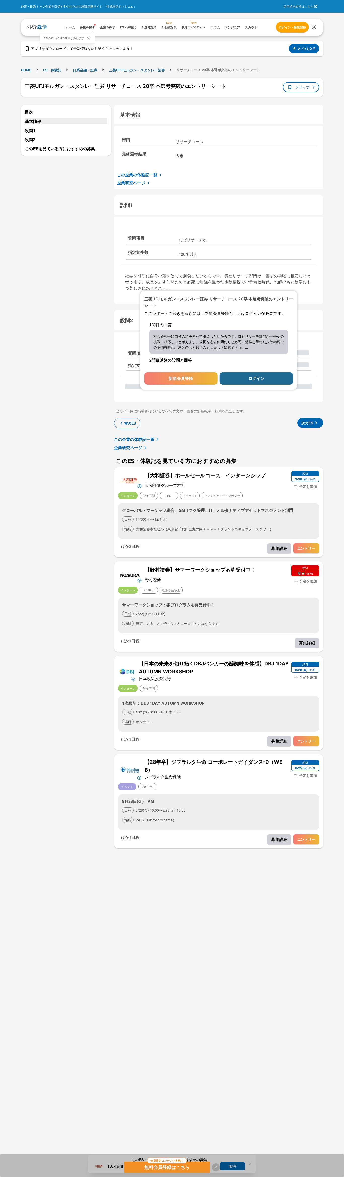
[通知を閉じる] (88, 38)
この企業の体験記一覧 (137, 175)
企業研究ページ (131, 183)
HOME (26, 69)
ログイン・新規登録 (292, 27)
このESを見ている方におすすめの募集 (60, 148)
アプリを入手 (306, 48)
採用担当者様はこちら (298, 6)
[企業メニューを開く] (130, 480)
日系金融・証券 (85, 69)
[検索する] (314, 27)
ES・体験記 (52, 69)
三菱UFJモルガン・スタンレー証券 (137, 69)
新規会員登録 (181, 378)
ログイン (256, 378)
